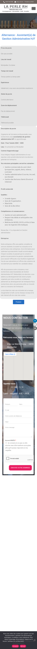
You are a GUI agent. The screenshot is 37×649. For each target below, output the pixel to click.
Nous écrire (20, 2)
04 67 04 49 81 (9, 2)
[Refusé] (35, 640)
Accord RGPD (10, 440)
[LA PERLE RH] (16, 8)
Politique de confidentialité (23, 642)
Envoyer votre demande (20, 468)
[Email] (35, 324)
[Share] (35, 321)
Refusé (23, 646)
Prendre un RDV (29, 2)
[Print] (35, 328)
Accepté (15, 646)
